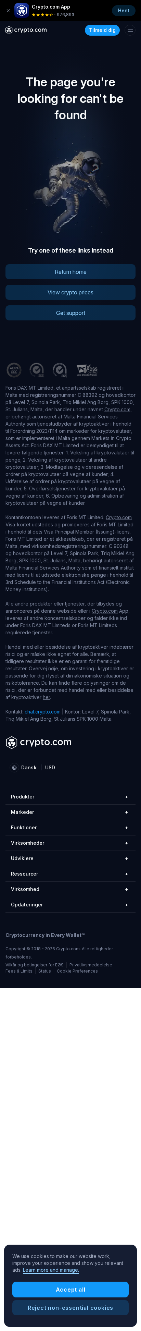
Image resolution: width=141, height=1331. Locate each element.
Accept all (71, 1289)
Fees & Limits (19, 971)
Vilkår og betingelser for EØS (34, 964)
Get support (70, 312)
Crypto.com (117, 409)
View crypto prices (70, 292)
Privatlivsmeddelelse (90, 964)
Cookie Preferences (77, 971)
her (46, 697)
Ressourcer (69, 874)
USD (50, 767)
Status (44, 971)
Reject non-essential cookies (70, 1307)
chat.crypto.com (43, 712)
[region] (70, 1286)
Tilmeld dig (102, 30)
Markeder (69, 812)
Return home (71, 271)
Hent (123, 10)
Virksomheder (69, 843)
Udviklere (69, 858)
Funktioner (69, 827)
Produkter (69, 796)
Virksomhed (69, 889)
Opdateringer (69, 904)
